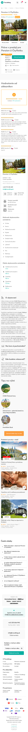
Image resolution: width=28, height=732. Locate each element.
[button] (14, 376)
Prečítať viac (20, 369)
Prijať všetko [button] (14, 372)
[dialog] (14, 366)
